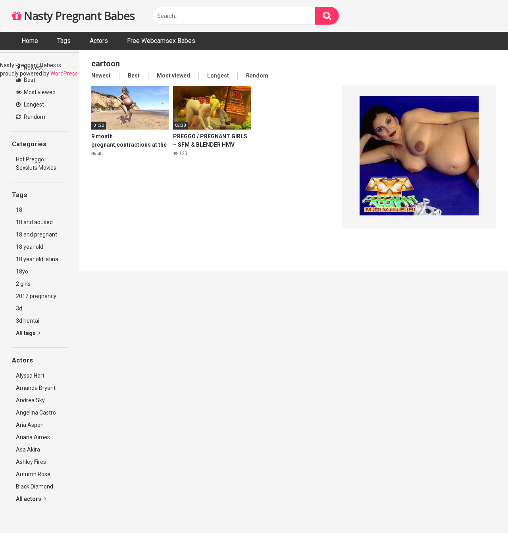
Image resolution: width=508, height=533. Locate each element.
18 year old (29, 247)
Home (29, 41)
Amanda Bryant (36, 388)
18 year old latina (37, 259)
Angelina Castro (36, 412)
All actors (29, 499)
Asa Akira (28, 449)
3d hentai (27, 321)
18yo (22, 271)
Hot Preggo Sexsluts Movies (36, 163)
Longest (33, 104)
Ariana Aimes (33, 437)
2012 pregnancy (36, 296)
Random (34, 117)
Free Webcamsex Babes (161, 41)
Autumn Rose (33, 474)
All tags (26, 333)
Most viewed (39, 92)
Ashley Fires (31, 462)
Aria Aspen (30, 425)
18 (19, 210)
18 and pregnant (36, 234)
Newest (33, 67)
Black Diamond (34, 486)
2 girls (23, 284)
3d (19, 308)
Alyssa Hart (30, 375)
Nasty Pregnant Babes (78, 15)
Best (29, 80)
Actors (99, 41)
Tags (64, 41)
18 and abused (34, 222)
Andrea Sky (30, 400)
